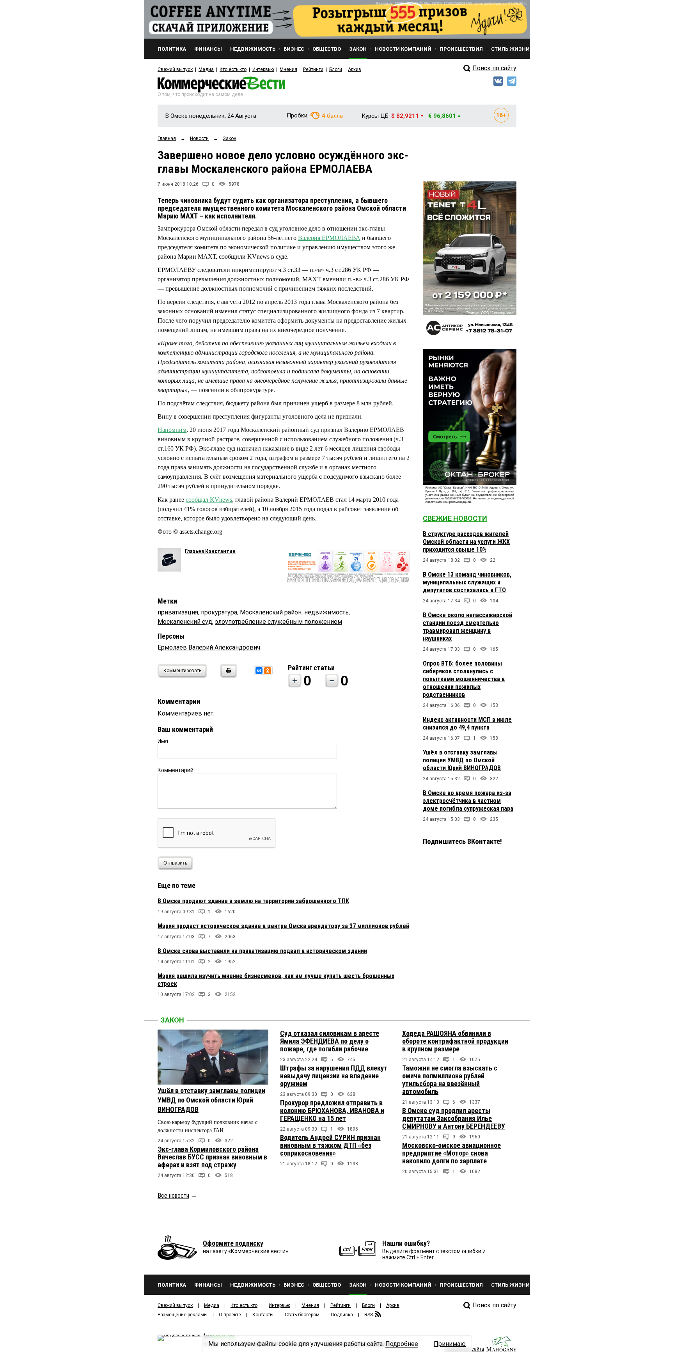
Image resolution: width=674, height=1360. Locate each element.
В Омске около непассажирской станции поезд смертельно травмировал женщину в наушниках (467, 626)
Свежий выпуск (175, 69)
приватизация (178, 612)
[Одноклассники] (267, 670)
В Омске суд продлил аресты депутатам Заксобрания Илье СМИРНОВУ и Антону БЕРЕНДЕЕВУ (453, 1118)
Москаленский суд (185, 621)
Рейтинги (313, 69)
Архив (354, 69)
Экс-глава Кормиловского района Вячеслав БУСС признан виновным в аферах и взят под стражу (212, 1157)
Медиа (206, 69)
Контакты (262, 1314)
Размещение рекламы (183, 1314)
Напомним (172, 429)
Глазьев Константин (210, 551)
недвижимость (326, 612)
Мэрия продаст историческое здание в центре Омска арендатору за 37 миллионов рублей (283, 926)
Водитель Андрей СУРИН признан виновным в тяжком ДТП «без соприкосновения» (330, 1145)
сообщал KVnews (209, 499)
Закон (172, 1020)
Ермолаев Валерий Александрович (209, 647)
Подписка (342, 1314)
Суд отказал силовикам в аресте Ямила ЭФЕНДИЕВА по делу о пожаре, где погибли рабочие (329, 1041)
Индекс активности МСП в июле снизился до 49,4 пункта (467, 723)
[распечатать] (227, 675)
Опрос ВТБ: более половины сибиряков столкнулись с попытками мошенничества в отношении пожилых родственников (464, 679)
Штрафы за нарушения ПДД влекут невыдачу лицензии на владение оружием (333, 1076)
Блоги (335, 69)
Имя (163, 741)
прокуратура (219, 612)
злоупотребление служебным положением (278, 621)
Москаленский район (271, 612)
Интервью (263, 69)
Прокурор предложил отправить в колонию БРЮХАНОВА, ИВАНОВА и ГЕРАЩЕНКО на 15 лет (332, 1110)
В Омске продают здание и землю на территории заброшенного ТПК (253, 901)
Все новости (173, 1195)
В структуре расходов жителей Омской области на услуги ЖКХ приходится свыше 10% (466, 541)
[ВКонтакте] (259, 670)
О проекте (230, 1314)
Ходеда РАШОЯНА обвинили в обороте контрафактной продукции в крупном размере (455, 1041)
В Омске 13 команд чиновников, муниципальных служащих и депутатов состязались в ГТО (467, 582)
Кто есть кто (233, 69)
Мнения (288, 69)
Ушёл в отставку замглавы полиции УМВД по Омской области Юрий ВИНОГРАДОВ (462, 760)
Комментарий (175, 770)
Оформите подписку (233, 1243)
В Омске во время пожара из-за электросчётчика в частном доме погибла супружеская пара (468, 800)
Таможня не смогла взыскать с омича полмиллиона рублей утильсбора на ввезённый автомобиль (449, 1079)
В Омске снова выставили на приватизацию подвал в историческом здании (262, 951)
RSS (368, 1314)
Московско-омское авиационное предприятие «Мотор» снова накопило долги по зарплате (451, 1153)
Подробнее (401, 1344)
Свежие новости (455, 518)
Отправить (175, 863)
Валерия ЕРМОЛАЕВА (329, 237)
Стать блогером (302, 1314)
